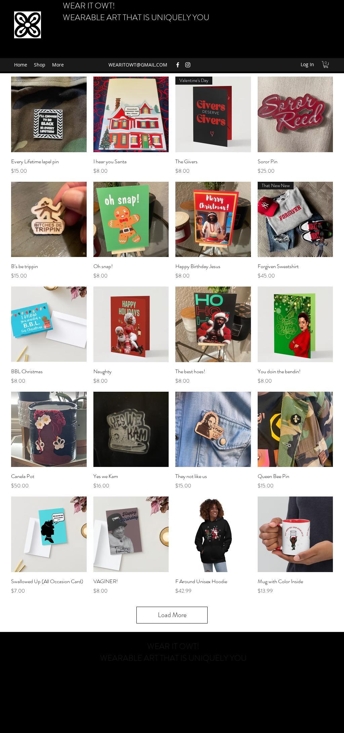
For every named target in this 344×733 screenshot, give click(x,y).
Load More (172, 615)
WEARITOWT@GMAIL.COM (138, 64)
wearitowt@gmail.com (172, 677)
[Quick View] (49, 114)
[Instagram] (187, 64)
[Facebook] (177, 64)
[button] (326, 64)
